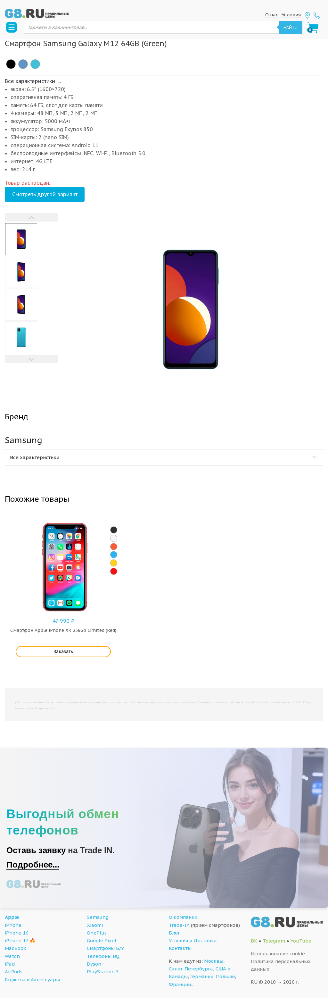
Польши (225, 976)
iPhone (13, 925)
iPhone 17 (16, 940)
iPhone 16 (17, 933)
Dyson (94, 964)
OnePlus (97, 933)
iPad (10, 964)
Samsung (98, 917)
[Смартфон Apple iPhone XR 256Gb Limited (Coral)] (113, 546)
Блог (174, 933)
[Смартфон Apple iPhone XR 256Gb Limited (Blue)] (113, 554)
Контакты (180, 948)
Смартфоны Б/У (105, 948)
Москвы (213, 961)
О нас (271, 15)
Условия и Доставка (193, 940)
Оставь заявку (36, 850)
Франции (180, 984)
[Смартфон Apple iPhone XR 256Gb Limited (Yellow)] (113, 562)
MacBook (15, 948)
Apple (12, 917)
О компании (183, 917)
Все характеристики (34, 457)
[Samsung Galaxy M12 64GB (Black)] (11, 64)
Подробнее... (32, 864)
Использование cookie (278, 954)
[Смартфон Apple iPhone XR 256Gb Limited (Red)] (113, 571)
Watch (12, 956)
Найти (290, 27)
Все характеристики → (33, 81)
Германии (201, 976)
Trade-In (179, 925)
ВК (254, 941)
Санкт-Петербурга (191, 969)
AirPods (13, 972)
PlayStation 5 (103, 972)
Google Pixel (101, 940)
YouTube (301, 941)
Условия (291, 15)
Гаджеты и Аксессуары (32, 980)
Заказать (63, 651)
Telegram (274, 941)
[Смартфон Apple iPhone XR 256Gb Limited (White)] (113, 538)
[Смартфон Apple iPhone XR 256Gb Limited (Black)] (113, 529)
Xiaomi (95, 925)
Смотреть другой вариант (45, 194)
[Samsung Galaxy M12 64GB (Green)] (35, 64)
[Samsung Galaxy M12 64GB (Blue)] (23, 64)
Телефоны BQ (103, 956)
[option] (191, 309)
